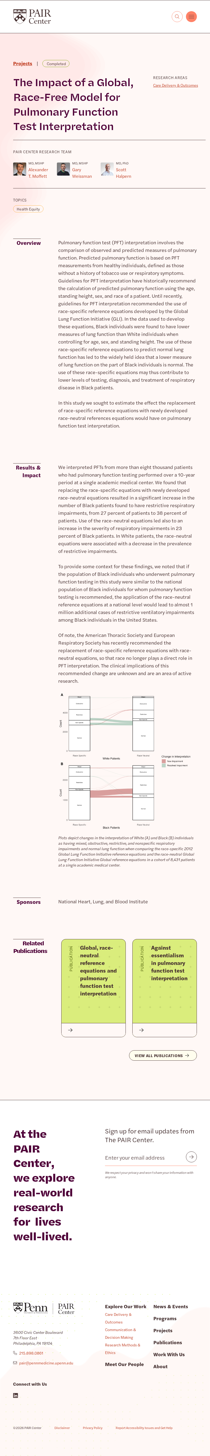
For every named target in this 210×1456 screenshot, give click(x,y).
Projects (163, 1330)
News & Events (170, 1306)
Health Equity (28, 209)
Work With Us (169, 1354)
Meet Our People (124, 1364)
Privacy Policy (93, 1427)
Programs (165, 1318)
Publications (167, 1342)
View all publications (159, 1055)
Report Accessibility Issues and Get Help (144, 1427)
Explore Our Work (125, 1306)
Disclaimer (62, 1427)
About (160, 1366)
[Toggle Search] (177, 16)
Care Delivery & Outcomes (175, 85)
